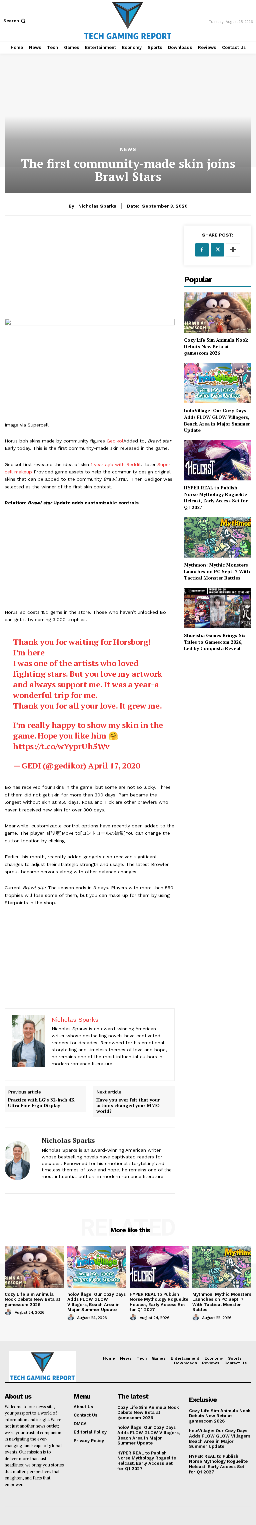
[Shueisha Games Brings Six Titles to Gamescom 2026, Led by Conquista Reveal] (217, 608)
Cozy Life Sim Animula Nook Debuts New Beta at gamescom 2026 (216, 346)
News (128, 149)
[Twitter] (217, 249)
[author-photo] (9, 1312)
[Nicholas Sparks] (21, 1160)
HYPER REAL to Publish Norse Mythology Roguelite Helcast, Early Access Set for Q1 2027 (216, 497)
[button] (15, 20)
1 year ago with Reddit (116, 464)
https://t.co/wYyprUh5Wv (61, 746)
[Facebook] (202, 249)
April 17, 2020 (114, 765)
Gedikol (115, 440)
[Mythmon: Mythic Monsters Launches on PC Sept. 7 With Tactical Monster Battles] (217, 537)
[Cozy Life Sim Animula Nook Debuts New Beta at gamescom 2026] (217, 312)
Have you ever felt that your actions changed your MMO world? (128, 1105)
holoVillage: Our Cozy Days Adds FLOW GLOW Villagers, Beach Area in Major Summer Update (217, 420)
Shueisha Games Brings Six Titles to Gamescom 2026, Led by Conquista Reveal (215, 641)
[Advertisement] (90, 272)
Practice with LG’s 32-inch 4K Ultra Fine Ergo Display (41, 1102)
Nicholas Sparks (97, 206)
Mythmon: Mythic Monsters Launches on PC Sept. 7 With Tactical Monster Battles (217, 571)
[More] (233, 249)
